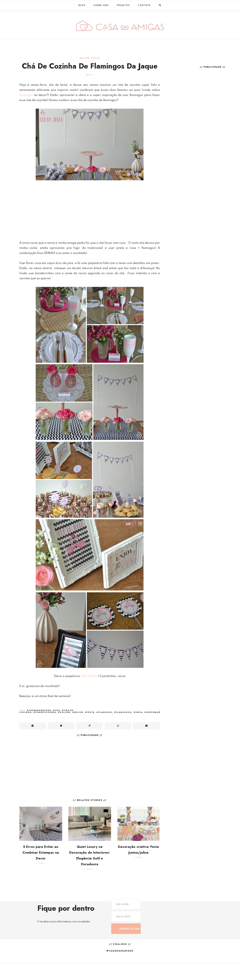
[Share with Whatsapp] (118, 725)
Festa (95, 58)
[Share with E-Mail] (146, 725)
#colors (64, 712)
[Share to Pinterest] (89, 725)
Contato (144, 5)
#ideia (138, 712)
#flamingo (104, 712)
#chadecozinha (44, 712)
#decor (77, 712)
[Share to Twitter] (61, 725)
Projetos (123, 5)
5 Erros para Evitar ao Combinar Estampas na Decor (40, 852)
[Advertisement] (89, 210)
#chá (56, 710)
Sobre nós (101, 5)
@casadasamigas (120, 950)
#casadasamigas (39, 710)
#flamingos (123, 712)
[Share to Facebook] (32, 725)
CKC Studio (89, 676)
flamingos (26, 95)
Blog (82, 5)
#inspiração (153, 712)
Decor (84, 58)
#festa (90, 712)
